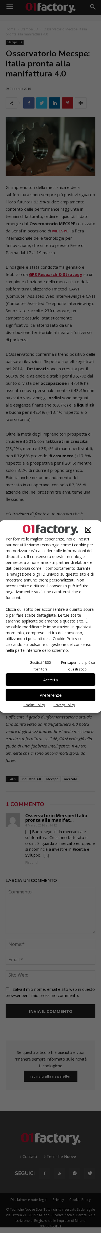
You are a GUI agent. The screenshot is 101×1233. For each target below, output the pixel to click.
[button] (88, 530)
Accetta (50, 679)
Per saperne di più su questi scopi (78, 666)
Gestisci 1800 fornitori (40, 666)
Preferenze (51, 695)
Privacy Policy (64, 705)
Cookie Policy (34, 705)
